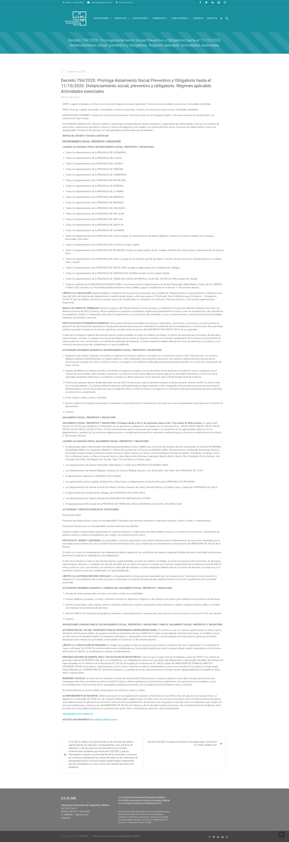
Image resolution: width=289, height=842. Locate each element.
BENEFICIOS (121, 18)
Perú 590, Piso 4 (126, 2)
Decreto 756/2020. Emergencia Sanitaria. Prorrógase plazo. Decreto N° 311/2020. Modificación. (182, 743)
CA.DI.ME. (84, 836)
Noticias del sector (70, 97)
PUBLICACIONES (179, 18)
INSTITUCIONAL (101, 18)
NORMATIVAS (159, 18)
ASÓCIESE (198, 18)
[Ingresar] (221, 18)
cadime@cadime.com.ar (101, 2)
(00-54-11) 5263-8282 (74, 2)
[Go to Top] (281, 834)
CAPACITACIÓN (139, 18)
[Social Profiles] (200, 2)
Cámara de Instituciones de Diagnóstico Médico (116, 836)
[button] (227, 18)
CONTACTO (212, 18)
